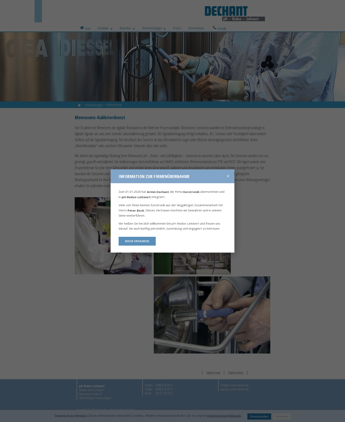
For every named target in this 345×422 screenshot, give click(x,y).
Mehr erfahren (137, 241)
